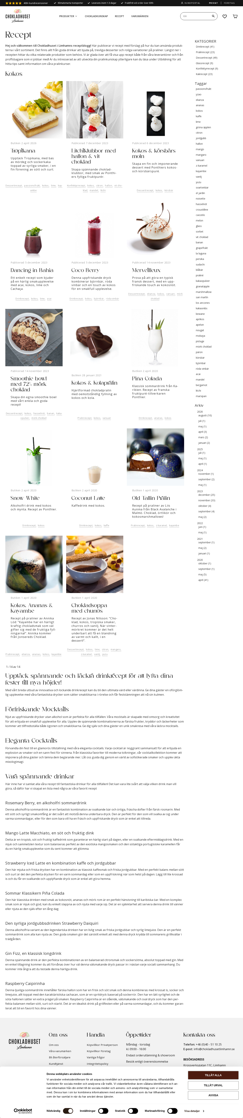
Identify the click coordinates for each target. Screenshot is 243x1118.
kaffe (106, 525)
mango (200, 149)
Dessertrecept (14, 185)
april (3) (202, 431)
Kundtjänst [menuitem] (56, 1063)
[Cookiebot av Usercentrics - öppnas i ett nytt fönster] (23, 1111)
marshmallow (204, 292)
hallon (108, 185)
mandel (94, 190)
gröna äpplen (203, 127)
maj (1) (202, 426)
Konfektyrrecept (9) (207, 68)
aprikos (200, 319)
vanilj (97, 654)
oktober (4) (204, 506)
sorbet (199, 231)
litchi (103, 190)
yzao (198, 94)
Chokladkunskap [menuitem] (96, 16)
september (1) (206, 542)
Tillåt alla (213, 1075)
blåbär (199, 269)
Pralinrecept (84, 418)
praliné (200, 275)
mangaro (116, 649)
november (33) (206, 500)
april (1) (202, 463)
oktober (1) (204, 563)
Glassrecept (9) (204, 63)
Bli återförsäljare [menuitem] (59, 1057)
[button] (224, 16)
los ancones (203, 302)
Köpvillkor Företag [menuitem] (99, 1051)
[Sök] (213, 16)
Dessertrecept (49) (206, 57)
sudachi (200, 264)
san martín (202, 297)
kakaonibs (201, 308)
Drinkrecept (22, 298)
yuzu (105, 654)
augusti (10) (205, 415)
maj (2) (202, 517)
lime (53, 185)
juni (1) (202, 527)
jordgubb (201, 138)
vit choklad (202, 237)
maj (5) (202, 574)
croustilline (202, 209)
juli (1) (201, 421)
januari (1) (204, 553)
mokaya (200, 335)
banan (50, 413)
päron (199, 352)
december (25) (206, 494)
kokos (45, 185)
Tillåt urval (213, 1085)
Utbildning (165, 59)
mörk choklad (38, 418)
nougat (200, 330)
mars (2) (203, 437)
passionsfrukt (32, 185)
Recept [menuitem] (119, 16)
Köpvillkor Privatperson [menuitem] (102, 1045)
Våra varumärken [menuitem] (60, 1051)
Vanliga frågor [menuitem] (96, 1057)
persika (200, 259)
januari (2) (204, 442)
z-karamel (161, 525)
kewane (200, 313)
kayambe (174, 525)
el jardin (200, 193)
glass (199, 226)
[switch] (103, 1111)
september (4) (206, 511)
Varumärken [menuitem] (139, 16)
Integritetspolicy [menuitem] (97, 1063)
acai (49, 298)
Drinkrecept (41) (205, 46)
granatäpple (203, 286)
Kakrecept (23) (204, 74)
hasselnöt (39, 413)
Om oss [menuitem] (54, 1045)
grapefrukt (202, 248)
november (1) (206, 473)
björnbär (99, 298)
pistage (200, 341)
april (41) (203, 580)
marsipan (201, 396)
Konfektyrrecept (76, 185)
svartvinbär (202, 187)
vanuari (170, 293)
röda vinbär (112, 298)
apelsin (200, 324)
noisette (200, 198)
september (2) (206, 479)
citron (99, 185)
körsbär (169, 190)
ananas (158, 418)
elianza (151, 293)
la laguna (201, 253)
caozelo (200, 215)
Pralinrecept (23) (205, 52)
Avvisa (213, 1095)
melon (199, 220)
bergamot (201, 385)
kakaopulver (203, 281)
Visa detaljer (192, 1110)
